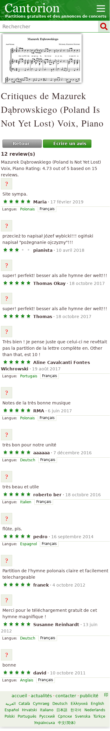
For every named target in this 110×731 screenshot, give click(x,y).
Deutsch (27, 460)
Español (12, 710)
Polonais (27, 209)
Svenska (82, 716)
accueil (19, 695)
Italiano (46, 710)
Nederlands (94, 710)
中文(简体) (67, 723)
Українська (44, 723)
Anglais (26, 680)
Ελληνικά (79, 704)
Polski (10, 716)
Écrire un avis (69, 143)
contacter (65, 695)
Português (27, 716)
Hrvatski (29, 710)
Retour (21, 143)
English (97, 704)
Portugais (28, 376)
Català (24, 704)
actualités (41, 695)
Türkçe (99, 716)
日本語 (61, 710)
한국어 (75, 710)
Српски (65, 716)
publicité (89, 695)
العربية (10, 704)
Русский (47, 716)
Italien (25, 502)
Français (47, 209)
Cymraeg (41, 704)
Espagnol (28, 544)
